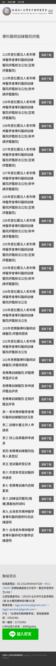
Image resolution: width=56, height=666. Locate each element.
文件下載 (21, 2)
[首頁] (24, 7)
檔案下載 (46, 55)
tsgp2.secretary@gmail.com (19, 609)
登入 (3, 2)
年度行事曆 (11, 2)
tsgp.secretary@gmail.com (31, 605)
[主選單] (50, 11)
